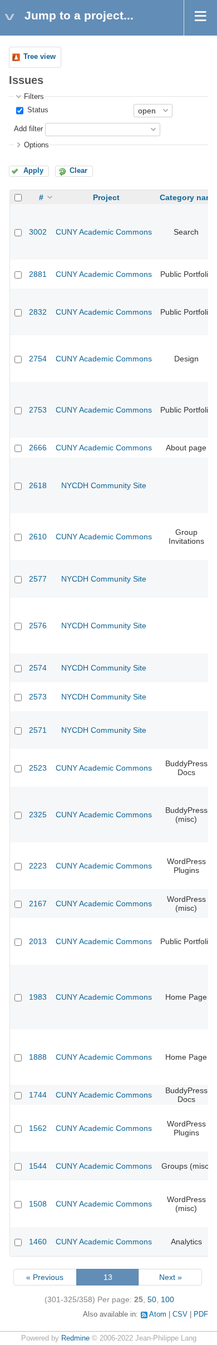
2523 (38, 767)
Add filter (28, 129)
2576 (38, 625)
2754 (38, 358)
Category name (188, 197)
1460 (38, 1241)
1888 (38, 1057)
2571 (38, 730)
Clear (78, 171)
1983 (38, 996)
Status (36, 110)
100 (167, 1299)
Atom (157, 1314)
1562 (38, 1128)
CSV (180, 1314)
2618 (38, 485)
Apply (33, 171)
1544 (38, 1166)
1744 (38, 1094)
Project (106, 197)
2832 (38, 311)
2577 (38, 578)
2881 (38, 274)
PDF (201, 1314)
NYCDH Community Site (103, 485)
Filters (34, 97)
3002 (38, 231)
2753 (38, 409)
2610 (38, 536)
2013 (38, 941)
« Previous (44, 1277)
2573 (38, 696)
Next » (170, 1277)
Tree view (39, 57)
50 (151, 1299)
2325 (38, 814)
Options (36, 145)
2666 (38, 447)
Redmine (75, 1338)
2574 (38, 667)
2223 (38, 865)
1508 (38, 1203)
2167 (38, 903)
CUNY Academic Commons (104, 231)
